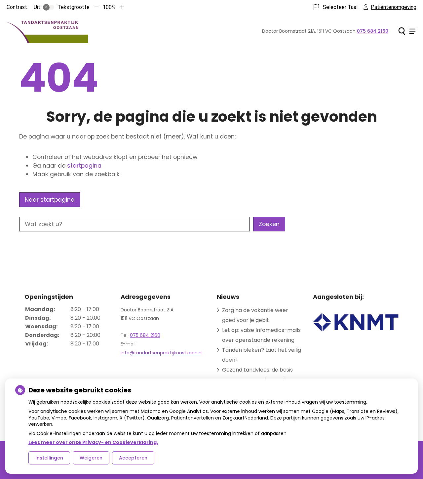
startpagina (84, 166)
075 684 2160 (145, 335)
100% (109, 7)
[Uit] (48, 7)
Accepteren (133, 458)
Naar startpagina (50, 200)
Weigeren (91, 458)
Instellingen (49, 458)
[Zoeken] (401, 31)
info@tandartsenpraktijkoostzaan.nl (162, 352)
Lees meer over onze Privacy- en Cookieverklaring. (93, 442)
